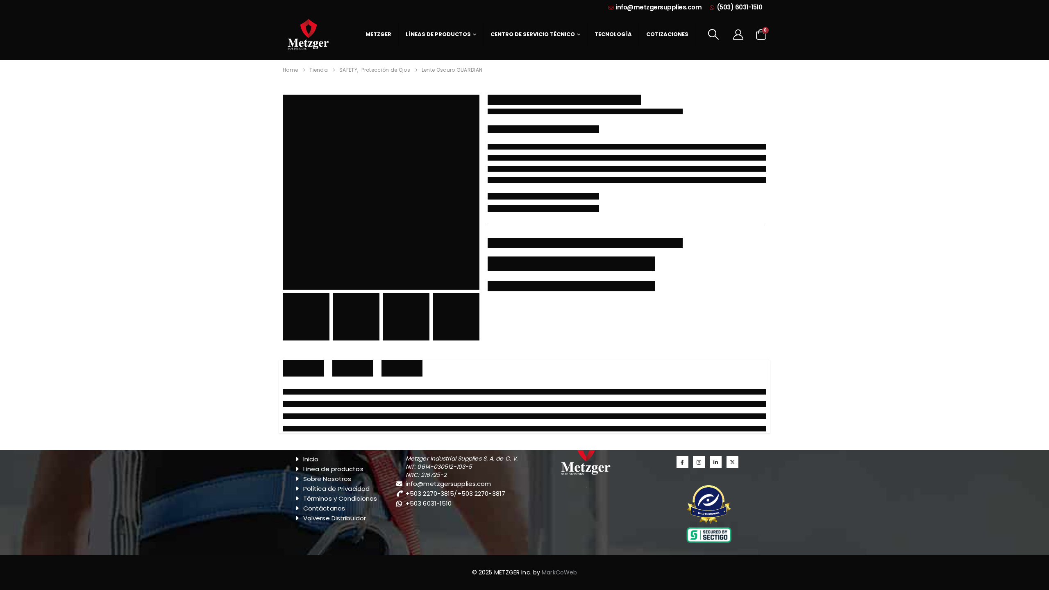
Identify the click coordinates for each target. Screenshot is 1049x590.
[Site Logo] (308, 34)
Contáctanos (324, 508)
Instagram (699, 462)
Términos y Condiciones (340, 498)
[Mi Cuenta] (738, 34)
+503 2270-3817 (481, 493)
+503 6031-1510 (429, 503)
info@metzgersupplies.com (658, 7)
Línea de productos (333, 469)
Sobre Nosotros (327, 478)
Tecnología (613, 34)
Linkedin (716, 462)
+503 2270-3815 (430, 493)
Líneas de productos (438, 34)
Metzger (378, 34)
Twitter (732, 462)
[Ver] (709, 504)
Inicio (311, 459)
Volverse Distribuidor (334, 518)
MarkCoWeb (559, 572)
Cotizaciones (667, 34)
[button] (713, 34)
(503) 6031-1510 (740, 7)
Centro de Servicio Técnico (532, 34)
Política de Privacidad (336, 488)
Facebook (682, 462)
